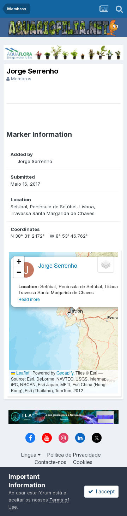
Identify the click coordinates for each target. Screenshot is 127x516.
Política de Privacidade (74, 455)
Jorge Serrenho (35, 161)
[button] (75, 316)
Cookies (82, 462)
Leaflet (22, 373)
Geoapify (64, 373)
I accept (104, 491)
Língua (29, 455)
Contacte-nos (50, 462)
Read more (29, 299)
